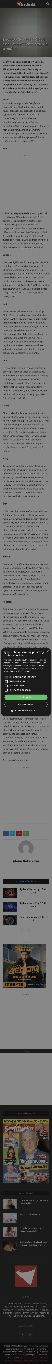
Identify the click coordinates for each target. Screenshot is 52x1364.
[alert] (26, 682)
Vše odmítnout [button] (26, 704)
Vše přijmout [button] (26, 697)
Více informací (24, 671)
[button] (25, 710)
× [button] (47, 651)
